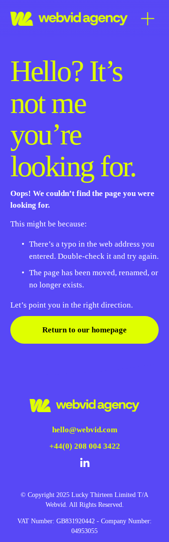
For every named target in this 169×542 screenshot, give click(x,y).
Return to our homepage (84, 329)
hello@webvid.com (84, 429)
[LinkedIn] (84, 462)
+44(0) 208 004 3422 (84, 446)
